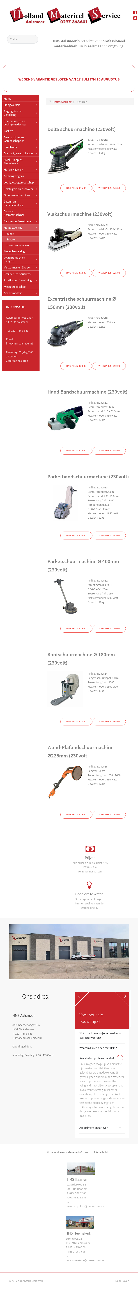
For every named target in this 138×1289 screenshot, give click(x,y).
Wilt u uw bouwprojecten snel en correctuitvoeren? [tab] (100, 1035)
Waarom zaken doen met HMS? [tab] (100, 1048)
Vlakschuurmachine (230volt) (80, 214)
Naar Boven (122, 1281)
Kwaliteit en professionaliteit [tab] (100, 1059)
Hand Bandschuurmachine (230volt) (87, 392)
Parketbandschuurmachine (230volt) (88, 476)
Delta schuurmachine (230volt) (81, 129)
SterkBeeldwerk (33, 1281)
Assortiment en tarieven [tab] (100, 1128)
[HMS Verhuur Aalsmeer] (65, 15)
